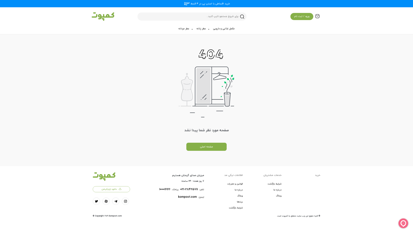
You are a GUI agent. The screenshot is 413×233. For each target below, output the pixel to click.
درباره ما (277, 189)
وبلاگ (279, 195)
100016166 (164, 189)
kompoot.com (187, 197)
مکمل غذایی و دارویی (224, 28)
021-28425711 (189, 189)
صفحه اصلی (206, 147)
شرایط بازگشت (275, 183)
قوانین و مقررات (235, 183)
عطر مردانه (183, 28)
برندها (240, 201)
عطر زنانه (201, 28)
